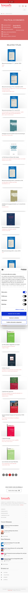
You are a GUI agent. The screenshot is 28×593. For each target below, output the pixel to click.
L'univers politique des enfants (11, 530)
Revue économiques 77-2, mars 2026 (11, 542)
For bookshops (4, 513)
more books (5, 536)
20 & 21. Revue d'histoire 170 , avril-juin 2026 (13, 548)
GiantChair (10, 590)
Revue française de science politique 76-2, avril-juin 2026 (15, 554)
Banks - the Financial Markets (9, 31)
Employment (6, 33)
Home (3, 13)
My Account (3, 517)
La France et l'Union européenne (11, 525)
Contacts (3, 509)
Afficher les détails (19, 309)
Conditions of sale (5, 515)
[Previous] (3, 475)
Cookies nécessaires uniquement (14, 322)
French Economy (7, 26)
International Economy (8, 28)
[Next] (16, 475)
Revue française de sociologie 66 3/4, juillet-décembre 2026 (13, 559)
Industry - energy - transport (9, 35)
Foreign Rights (4, 511)
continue (21, 505)
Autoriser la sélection (14, 317)
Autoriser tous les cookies (14, 313)
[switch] (25, 296)
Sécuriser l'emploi (20, 30)
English (11, 1)
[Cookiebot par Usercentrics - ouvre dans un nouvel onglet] (21, 269)
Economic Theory (7, 24)
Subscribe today (12, 490)
